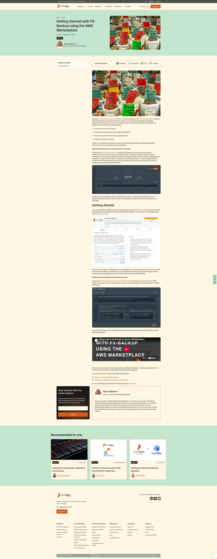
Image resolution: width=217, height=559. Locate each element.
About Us (130, 527)
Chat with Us (62, 511)
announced (103, 119)
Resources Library (115, 527)
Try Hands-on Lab (144, 6)
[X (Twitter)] (155, 498)
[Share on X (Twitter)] (214, 279)
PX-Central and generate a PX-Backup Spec (117, 281)
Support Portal (149, 527)
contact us (133, 383)
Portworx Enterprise (63, 527)
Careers (130, 535)
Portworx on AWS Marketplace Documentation (111, 380)
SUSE (93, 532)
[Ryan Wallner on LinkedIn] (118, 391)
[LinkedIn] (151, 498)
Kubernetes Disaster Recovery (80, 536)
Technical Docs (150, 529)
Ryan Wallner (110, 391)
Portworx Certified (150, 535)
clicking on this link (101, 214)
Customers (108, 6)
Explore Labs (90, 1)
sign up (140, 210)
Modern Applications (80, 540)
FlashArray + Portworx (99, 527)
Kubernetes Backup (115, 119)
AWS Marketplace (145, 119)
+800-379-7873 (65, 507)
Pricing (90, 6)
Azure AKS (95, 540)
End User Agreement (96, 555)
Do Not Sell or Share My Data (129, 555)
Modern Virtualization (80, 529)
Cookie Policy (154, 555)
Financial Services (79, 548)
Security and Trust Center (111, 555)
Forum (147, 532)
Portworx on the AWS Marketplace (106, 377)
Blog (111, 535)
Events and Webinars (116, 529)
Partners (130, 532)
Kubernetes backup (110, 152)
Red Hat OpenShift (97, 529)
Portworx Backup (62, 529)
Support (151, 1)
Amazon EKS (96, 538)
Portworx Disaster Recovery (62, 533)
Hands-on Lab (114, 532)
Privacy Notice (144, 555)
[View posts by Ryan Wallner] (75, 43)
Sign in (158, 1)
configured (142, 281)
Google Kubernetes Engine (98, 544)
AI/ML (76, 542)
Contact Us (155, 6)
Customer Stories (133, 529)
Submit (73, 414)
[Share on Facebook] (214, 282)
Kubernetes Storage (80, 527)
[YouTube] (159, 498)
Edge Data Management (81, 545)
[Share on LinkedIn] (214, 276)
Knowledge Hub (114, 538)
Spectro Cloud (96, 535)
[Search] (146, 1)
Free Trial (59, 537)
